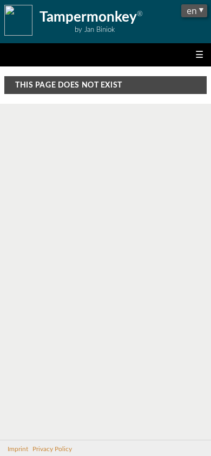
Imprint (18, 449)
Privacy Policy (52, 449)
